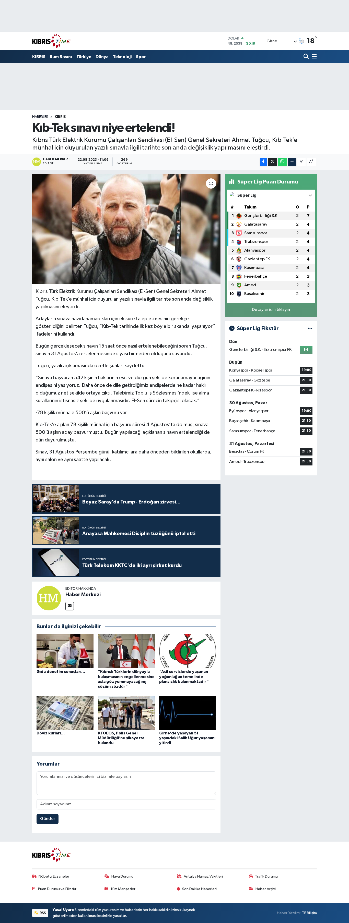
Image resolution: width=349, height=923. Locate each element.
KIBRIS (38, 57)
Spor (141, 57)
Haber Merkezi (83, 594)
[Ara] (307, 57)
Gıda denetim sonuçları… (61, 672)
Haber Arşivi (265, 889)
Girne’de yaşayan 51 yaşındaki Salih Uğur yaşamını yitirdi (187, 738)
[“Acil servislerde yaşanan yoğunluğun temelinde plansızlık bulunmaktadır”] (187, 651)
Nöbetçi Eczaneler (54, 876)
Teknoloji (122, 57)
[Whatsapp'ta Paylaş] (282, 162)
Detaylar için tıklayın (271, 309)
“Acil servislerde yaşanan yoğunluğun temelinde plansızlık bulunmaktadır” (184, 676)
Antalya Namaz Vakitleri (203, 876)
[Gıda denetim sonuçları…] (65, 651)
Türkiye (83, 57)
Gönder (47, 819)
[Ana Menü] (313, 57)
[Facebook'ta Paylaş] (263, 162)
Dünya (102, 57)
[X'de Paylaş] (272, 162)
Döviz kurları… (51, 733)
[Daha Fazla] (292, 162)
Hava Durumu (122, 876)
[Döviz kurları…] (65, 712)
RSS (42, 913)
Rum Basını (61, 57)
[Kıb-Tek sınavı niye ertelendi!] (126, 229)
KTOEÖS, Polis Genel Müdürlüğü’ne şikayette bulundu (121, 738)
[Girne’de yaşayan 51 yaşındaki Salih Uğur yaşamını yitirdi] (187, 712)
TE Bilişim (309, 913)
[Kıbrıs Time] (51, 41)
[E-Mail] (69, 606)
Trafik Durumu (266, 876)
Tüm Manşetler (122, 889)
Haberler (40, 117)
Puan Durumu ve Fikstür (57, 889)
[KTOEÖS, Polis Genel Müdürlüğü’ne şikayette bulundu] (126, 712)
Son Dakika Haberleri (199, 889)
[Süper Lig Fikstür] (310, 328)
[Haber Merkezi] (49, 598)
